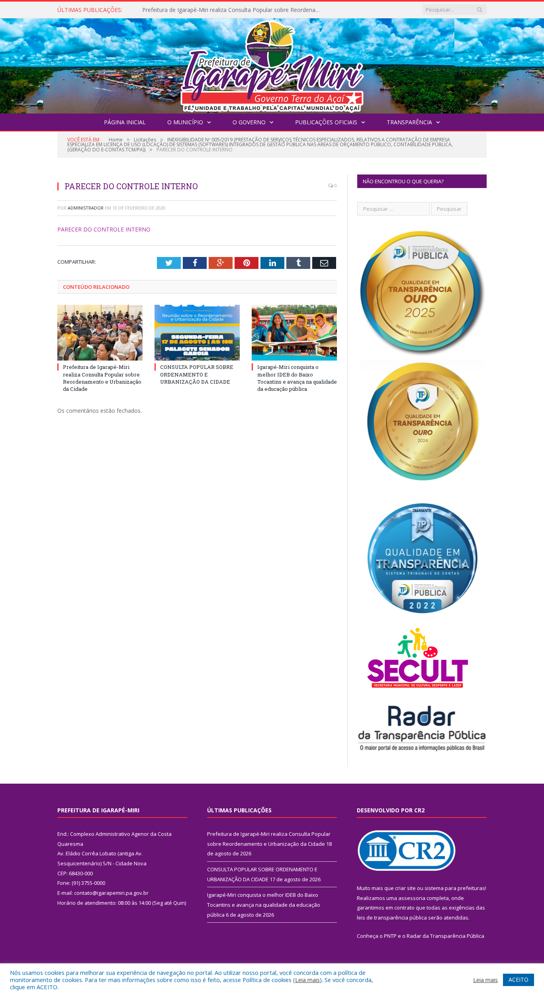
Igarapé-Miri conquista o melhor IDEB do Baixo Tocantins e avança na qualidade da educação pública (297, 377)
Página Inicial (125, 122)
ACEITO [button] (518, 979)
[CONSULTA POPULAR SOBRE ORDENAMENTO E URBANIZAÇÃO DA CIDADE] (197, 333)
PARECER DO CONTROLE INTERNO (104, 229)
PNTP (390, 935)
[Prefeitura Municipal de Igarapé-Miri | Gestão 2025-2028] (272, 64)
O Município (185, 122)
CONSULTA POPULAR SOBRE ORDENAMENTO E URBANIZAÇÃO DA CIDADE (233, 10)
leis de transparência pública (392, 917)
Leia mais (307, 979)
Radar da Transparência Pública (445, 935)
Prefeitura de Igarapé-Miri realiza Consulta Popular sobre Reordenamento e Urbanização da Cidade (102, 377)
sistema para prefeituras (455, 888)
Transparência (409, 122)
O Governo (249, 122)
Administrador (86, 208)
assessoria (411, 898)
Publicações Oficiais (326, 122)
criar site (405, 888)
